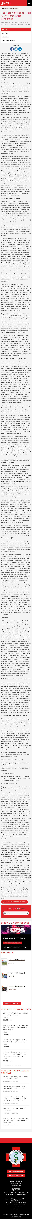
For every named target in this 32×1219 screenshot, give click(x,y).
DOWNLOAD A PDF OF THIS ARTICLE (15, 902)
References (5, 37)
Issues (7, 8)
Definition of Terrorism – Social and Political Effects (15, 1078)
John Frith (4, 22)
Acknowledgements (8, 41)
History (9, 22)
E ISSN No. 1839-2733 (16, 1181)
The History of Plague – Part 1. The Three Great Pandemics (15, 1087)
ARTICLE (4, 29)
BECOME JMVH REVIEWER (16, 1175)
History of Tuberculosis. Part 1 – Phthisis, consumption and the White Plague (15, 1027)
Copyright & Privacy (16, 1185)
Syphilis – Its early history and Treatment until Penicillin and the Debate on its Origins (15, 1054)
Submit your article (12, 943)
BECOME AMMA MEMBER (16, 1171)
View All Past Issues (12, 1003)
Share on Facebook (12, 49)
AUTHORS (5, 33)
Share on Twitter (16, 49)
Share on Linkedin (20, 49)
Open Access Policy (16, 1183)
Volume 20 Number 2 (16, 8)
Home (3, 8)
